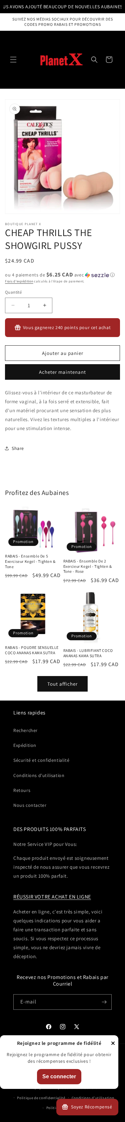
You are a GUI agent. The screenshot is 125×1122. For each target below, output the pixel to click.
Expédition (24, 745)
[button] (13, 59)
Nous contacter (29, 805)
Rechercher (25, 730)
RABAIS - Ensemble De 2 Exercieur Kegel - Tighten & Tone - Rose (87, 566)
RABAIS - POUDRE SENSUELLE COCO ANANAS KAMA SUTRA (32, 650)
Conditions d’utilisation (93, 1098)
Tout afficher (62, 684)
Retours (21, 790)
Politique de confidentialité (41, 1098)
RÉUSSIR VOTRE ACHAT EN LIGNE (52, 896)
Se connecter (59, 1076)
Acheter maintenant (62, 372)
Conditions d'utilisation (38, 775)
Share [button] (18, 448)
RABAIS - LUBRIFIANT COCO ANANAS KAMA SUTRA (88, 653)
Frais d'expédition (19, 281)
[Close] (113, 1044)
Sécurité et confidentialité (41, 760)
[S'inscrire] (104, 1002)
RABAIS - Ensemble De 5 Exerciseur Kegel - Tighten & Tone (30, 561)
